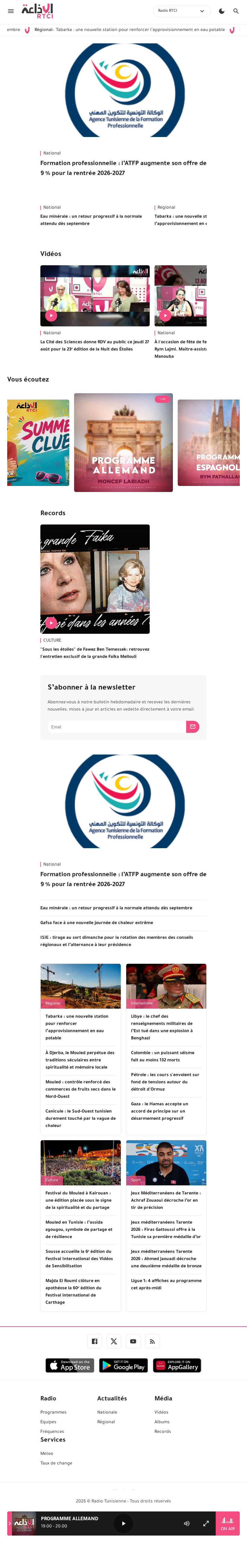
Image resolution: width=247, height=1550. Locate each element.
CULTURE (52, 641)
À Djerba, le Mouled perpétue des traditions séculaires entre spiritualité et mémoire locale (79, 1060)
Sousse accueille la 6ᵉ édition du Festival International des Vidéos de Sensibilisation (79, 1259)
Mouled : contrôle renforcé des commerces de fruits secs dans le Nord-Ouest (80, 1090)
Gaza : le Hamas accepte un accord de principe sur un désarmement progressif (159, 1112)
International (142, 1004)
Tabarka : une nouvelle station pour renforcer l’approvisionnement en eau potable (98, 30)
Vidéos (50, 255)
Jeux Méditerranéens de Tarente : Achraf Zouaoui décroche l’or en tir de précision (166, 1201)
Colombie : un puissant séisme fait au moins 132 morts (162, 1057)
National (52, 153)
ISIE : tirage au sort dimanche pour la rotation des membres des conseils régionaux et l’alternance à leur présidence (116, 942)
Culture (51, 1180)
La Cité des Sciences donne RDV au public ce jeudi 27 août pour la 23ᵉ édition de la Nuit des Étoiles (94, 346)
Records (52, 514)
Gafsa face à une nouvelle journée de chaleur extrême (96, 923)
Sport (136, 1180)
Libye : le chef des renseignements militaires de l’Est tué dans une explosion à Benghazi (162, 1028)
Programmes (53, 1413)
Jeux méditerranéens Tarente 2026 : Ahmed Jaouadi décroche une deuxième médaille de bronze (166, 1259)
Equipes (48, 1422)
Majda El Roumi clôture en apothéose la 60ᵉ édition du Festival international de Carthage (73, 1292)
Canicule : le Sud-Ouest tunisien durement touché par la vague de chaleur (80, 1119)
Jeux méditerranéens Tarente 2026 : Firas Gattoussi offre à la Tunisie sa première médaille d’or (166, 1230)
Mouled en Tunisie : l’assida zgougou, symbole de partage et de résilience (78, 1230)
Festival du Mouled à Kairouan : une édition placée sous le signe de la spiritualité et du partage (78, 1201)
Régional (52, 1004)
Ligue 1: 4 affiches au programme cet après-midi (166, 1285)
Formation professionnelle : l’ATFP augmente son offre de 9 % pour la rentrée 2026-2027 (123, 169)
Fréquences (52, 1432)
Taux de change (56, 1463)
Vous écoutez (28, 380)
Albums (162, 1422)
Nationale (107, 1413)
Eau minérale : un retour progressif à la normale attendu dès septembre (91, 221)
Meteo (46, 1454)
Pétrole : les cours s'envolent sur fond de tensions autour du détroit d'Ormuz (165, 1082)
